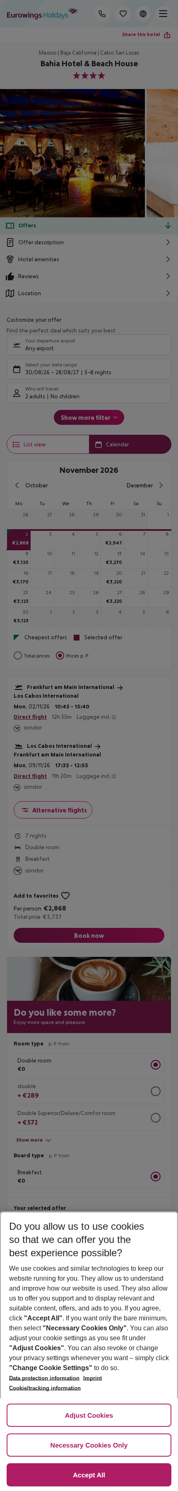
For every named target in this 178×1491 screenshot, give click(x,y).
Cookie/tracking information (45, 1388)
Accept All (89, 1475)
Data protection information (44, 1378)
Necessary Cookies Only (89, 1445)
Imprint (92, 1378)
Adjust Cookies (89, 1415)
